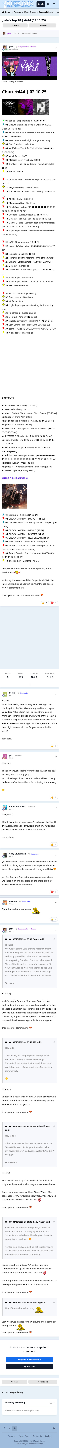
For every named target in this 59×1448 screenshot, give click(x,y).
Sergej (12, 693)
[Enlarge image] (29, 54)
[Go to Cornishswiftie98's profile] (5, 807)
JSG (10, 755)
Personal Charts (29, 33)
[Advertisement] (29, 637)
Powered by (29, 1443)
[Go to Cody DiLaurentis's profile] (5, 855)
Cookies (48, 1436)
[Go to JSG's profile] (5, 756)
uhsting (13, 901)
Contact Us (37, 1436)
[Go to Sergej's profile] (5, 694)
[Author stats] (56, 48)
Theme (11, 1436)
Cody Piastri (39, 1221)
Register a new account (29, 1359)
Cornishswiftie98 (17, 806)
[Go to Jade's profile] (4, 33)
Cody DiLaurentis (17, 854)
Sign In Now (29, 1366)
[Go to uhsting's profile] (5, 902)
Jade (11, 47)
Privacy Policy (24, 1436)
